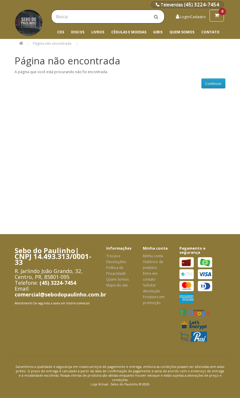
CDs (60, 32)
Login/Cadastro (192, 16)
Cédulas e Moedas (128, 32)
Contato (210, 32)
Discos (77, 32)
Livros (97, 32)
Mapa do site (117, 285)
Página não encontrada (52, 43)
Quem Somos (181, 32)
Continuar (213, 83)
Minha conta (153, 255)
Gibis (157, 32)
